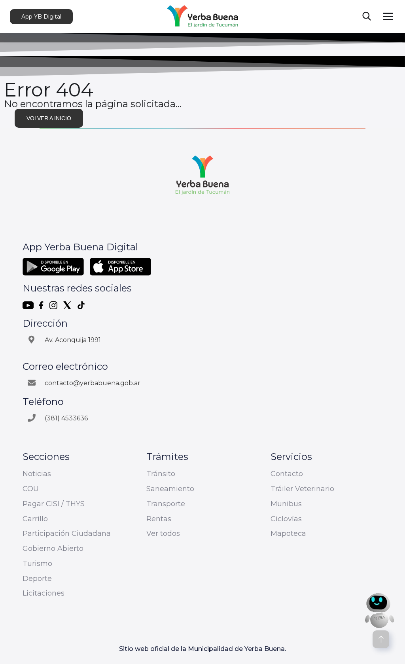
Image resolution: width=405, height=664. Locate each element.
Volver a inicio (48, 118)
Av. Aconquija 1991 (73, 340)
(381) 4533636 (66, 418)
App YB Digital (41, 16)
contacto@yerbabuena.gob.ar (92, 383)
